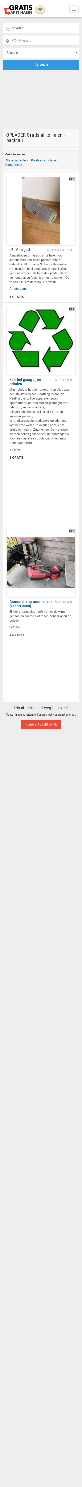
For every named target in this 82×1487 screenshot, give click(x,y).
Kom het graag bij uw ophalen (25, 381)
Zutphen (15, 449)
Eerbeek (14, 627)
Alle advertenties (16, 160)
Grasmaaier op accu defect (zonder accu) (30, 603)
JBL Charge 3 (19, 249)
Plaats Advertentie (41, 724)
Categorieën (13, 165)
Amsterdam (17, 289)
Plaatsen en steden (44, 160)
